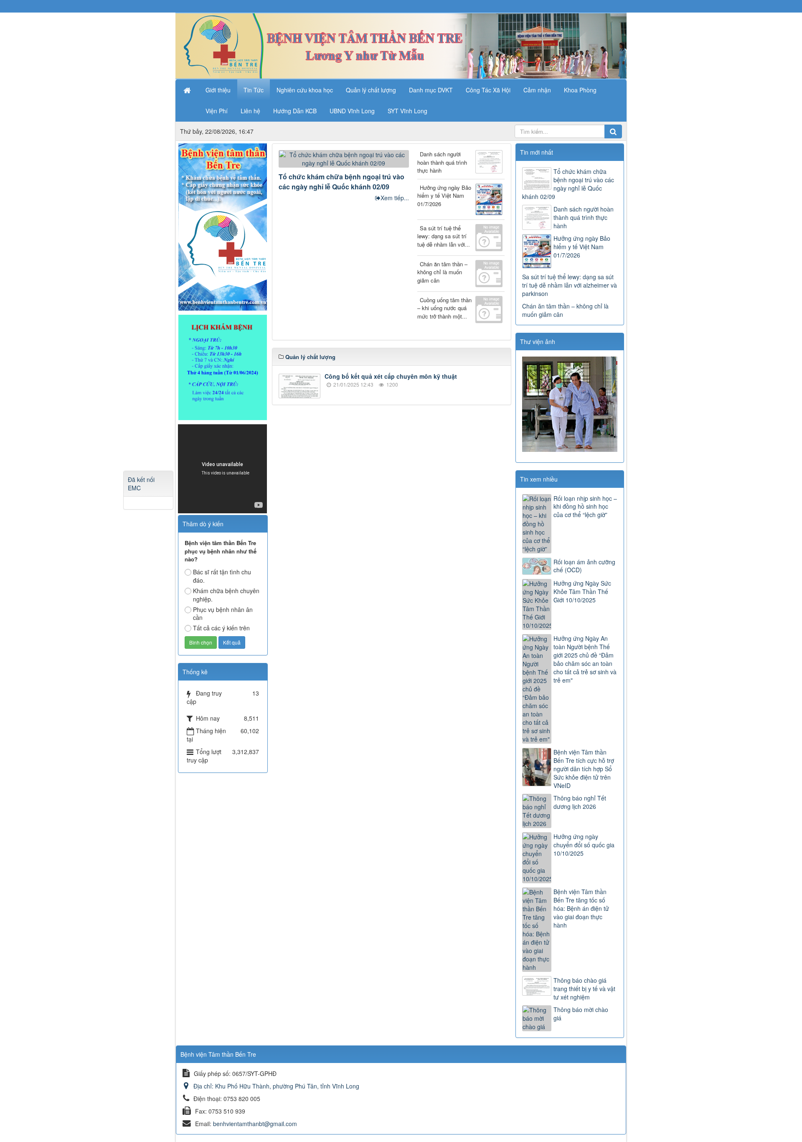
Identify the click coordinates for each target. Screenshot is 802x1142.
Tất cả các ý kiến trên (221, 628)
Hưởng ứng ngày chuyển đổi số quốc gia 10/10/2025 (583, 844)
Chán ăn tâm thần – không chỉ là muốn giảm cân (442, 272)
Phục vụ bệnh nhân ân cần (223, 613)
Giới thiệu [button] (218, 90)
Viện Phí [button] (217, 111)
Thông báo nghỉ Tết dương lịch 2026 (579, 802)
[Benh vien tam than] (222, 226)
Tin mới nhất (536, 152)
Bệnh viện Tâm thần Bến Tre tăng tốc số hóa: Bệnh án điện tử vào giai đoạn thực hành (581, 908)
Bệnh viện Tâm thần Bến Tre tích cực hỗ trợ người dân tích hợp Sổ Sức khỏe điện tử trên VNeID (583, 769)
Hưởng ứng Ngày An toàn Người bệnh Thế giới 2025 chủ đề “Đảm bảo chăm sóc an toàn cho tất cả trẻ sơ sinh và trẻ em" (585, 659)
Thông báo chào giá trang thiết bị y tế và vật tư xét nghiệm (584, 988)
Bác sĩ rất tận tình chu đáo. (222, 576)
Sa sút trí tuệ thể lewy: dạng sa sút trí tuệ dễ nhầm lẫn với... (443, 236)
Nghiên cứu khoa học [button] (305, 90)
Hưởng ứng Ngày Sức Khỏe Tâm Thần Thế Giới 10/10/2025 (582, 591)
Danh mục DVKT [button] (431, 90)
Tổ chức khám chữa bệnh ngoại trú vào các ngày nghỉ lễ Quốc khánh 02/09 (341, 181)
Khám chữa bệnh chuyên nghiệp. (226, 594)
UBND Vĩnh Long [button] (352, 111)
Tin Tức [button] (254, 90)
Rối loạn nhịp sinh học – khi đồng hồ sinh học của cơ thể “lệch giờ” (585, 506)
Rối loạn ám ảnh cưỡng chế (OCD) (584, 566)
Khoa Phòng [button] (580, 90)
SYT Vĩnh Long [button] (407, 111)
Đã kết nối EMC (141, 483)
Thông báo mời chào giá (580, 1013)
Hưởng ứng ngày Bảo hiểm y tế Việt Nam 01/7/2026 (444, 196)
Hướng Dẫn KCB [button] (295, 111)
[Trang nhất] (188, 89)
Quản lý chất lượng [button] (371, 90)
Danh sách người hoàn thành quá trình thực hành (442, 162)
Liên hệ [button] (250, 111)
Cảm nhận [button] (537, 90)
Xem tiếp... (395, 198)
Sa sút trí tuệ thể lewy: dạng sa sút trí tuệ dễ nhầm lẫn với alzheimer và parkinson (569, 285)
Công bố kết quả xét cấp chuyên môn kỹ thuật (391, 376)
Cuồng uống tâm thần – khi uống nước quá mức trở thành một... (444, 308)
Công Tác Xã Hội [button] (488, 90)
